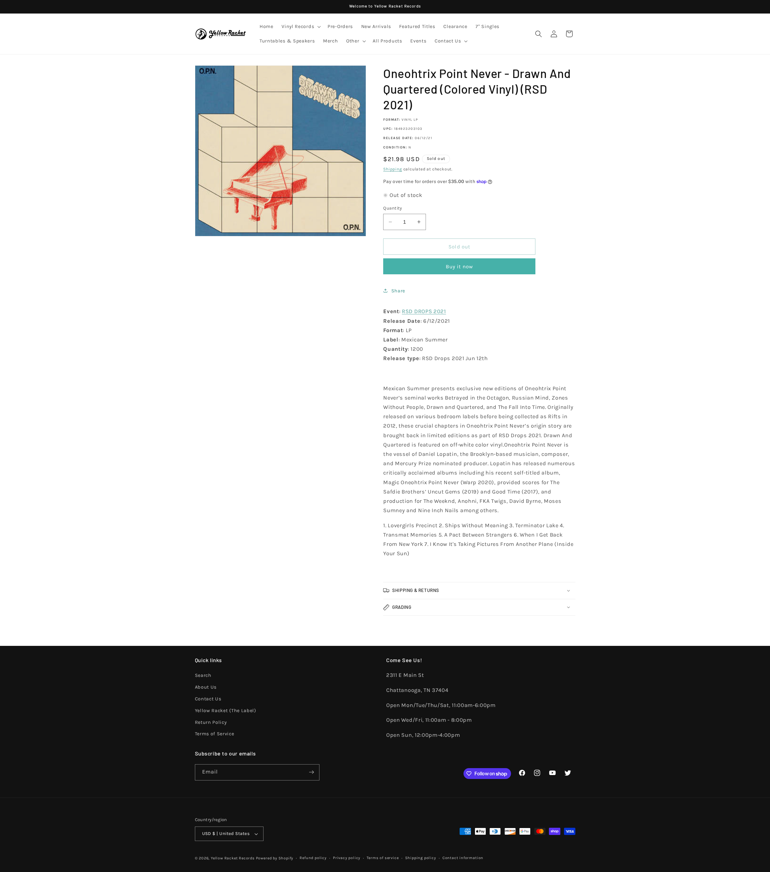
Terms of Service (214, 734)
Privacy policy (346, 857)
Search (203, 675)
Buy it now (459, 266)
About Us (206, 687)
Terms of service (383, 857)
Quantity (392, 208)
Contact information (462, 857)
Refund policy (313, 857)
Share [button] (398, 291)
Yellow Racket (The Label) (225, 710)
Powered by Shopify (275, 858)
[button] (300, 27)
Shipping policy (420, 857)
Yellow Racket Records (233, 858)
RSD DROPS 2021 (424, 311)
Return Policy (211, 722)
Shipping (392, 169)
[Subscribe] (311, 772)
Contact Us (208, 699)
